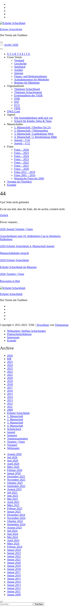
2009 (10, 409)
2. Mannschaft (15, 419)
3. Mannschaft (15, 422)
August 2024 (14, 527)
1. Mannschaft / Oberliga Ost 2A (32, 127)
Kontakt (11, 184)
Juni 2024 (12, 533)
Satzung (18, 73)
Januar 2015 (14, 578)
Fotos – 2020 (21, 168)
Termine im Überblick (19, 181)
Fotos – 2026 (21, 149)
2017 (10, 387)
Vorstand (19, 60)
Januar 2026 (14, 473)
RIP (9, 358)
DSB (17, 98)
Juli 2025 (12, 492)
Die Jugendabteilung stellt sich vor (33, 117)
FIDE (17, 108)
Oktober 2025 (15, 482)
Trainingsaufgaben (17, 438)
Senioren (12, 435)
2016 (10, 390)
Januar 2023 (14, 553)
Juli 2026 (12, 457)
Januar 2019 (14, 565)
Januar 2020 (14, 562)
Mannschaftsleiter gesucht (14, 253)
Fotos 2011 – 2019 (24, 172)
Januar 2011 (14, 591)
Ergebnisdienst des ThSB (28, 95)
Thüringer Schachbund (27, 89)
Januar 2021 (14, 559)
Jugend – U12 (22, 143)
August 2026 (14, 454)
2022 (10, 371)
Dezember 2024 (16, 514)
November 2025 (16, 479)
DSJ (16, 101)
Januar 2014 (14, 581)
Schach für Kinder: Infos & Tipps (33, 121)
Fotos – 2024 (21, 156)
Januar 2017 (14, 572)
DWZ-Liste (13, 111)
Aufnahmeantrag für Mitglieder (31, 79)
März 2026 (13, 466)
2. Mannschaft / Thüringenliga (31, 130)
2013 (10, 400)
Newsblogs (42, 324)
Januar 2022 (14, 556)
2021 (10, 374)
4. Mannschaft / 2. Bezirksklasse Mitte (35, 136)
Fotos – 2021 (21, 165)
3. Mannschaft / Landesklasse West (33, 133)
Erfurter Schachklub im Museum (18, 267)
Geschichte (20, 63)
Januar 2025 (14, 511)
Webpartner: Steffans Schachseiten (26, 330)
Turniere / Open (24, 229)
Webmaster (13, 448)
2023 (10, 368)
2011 (10, 406)
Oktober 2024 (15, 521)
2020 (10, 377)
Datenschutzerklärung (19, 334)
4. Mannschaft (38, 246)
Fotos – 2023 (21, 159)
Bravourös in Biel (10, 281)
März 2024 (13, 543)
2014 (10, 397)
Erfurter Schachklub (11, 29)
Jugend (10, 229)
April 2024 (13, 540)
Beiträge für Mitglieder (27, 82)
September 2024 (16, 524)
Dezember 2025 (16, 476)
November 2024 (16, 517)
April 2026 (13, 463)
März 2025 (13, 505)
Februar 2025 (14, 508)
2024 (10, 365)
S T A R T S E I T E (18, 53)
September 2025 (16, 486)
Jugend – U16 (22, 140)
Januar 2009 (14, 594)
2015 (10, 393)
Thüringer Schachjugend (28, 92)
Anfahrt (18, 69)
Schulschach (14, 428)
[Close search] (1, 601)
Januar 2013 (14, 584)
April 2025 (13, 502)
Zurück (4, 215)
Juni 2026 (12, 460)
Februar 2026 (14, 470)
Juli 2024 (12, 530)
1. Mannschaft (15, 416)
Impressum (13, 337)
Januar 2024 (14, 549)
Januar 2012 (14, 588)
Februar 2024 (14, 546)
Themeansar (61, 324)
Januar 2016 (14, 575)
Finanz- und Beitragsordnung (30, 76)
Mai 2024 (12, 537)
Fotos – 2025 (21, 152)
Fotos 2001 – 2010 (24, 175)
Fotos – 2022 (21, 162)
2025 (10, 361)
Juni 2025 (12, 495)
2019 (10, 381)
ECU (17, 105)
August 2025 (14, 489)
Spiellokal (19, 66)
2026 (3, 229)
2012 (10, 403)
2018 (10, 384)
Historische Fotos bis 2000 (29, 178)
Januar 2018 (14, 569)
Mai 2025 (12, 498)
